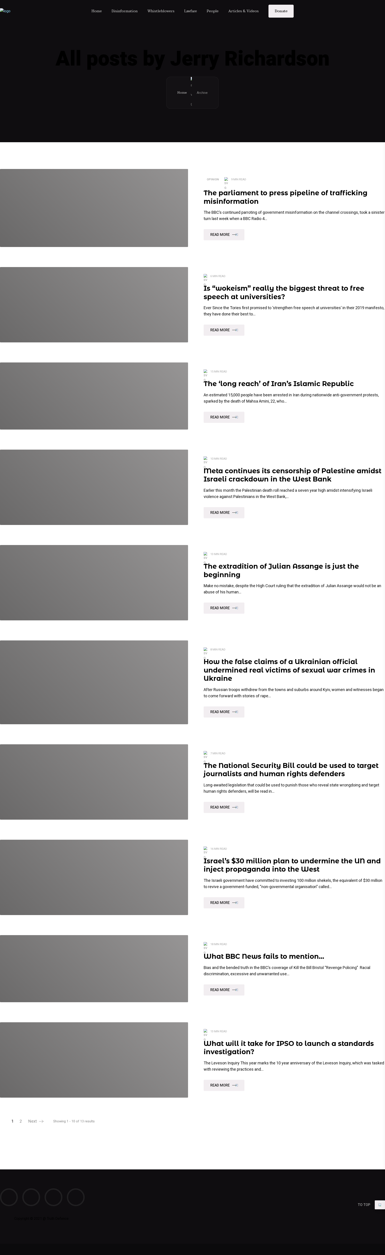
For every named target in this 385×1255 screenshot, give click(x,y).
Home (182, 93)
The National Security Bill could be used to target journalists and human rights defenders (291, 769)
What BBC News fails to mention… (264, 956)
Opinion (213, 179)
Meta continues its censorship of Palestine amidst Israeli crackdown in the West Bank (292, 475)
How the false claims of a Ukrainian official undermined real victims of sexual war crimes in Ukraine (289, 670)
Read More (220, 234)
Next (32, 1121)
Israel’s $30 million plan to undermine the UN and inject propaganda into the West (292, 865)
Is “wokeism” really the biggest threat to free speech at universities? (284, 292)
